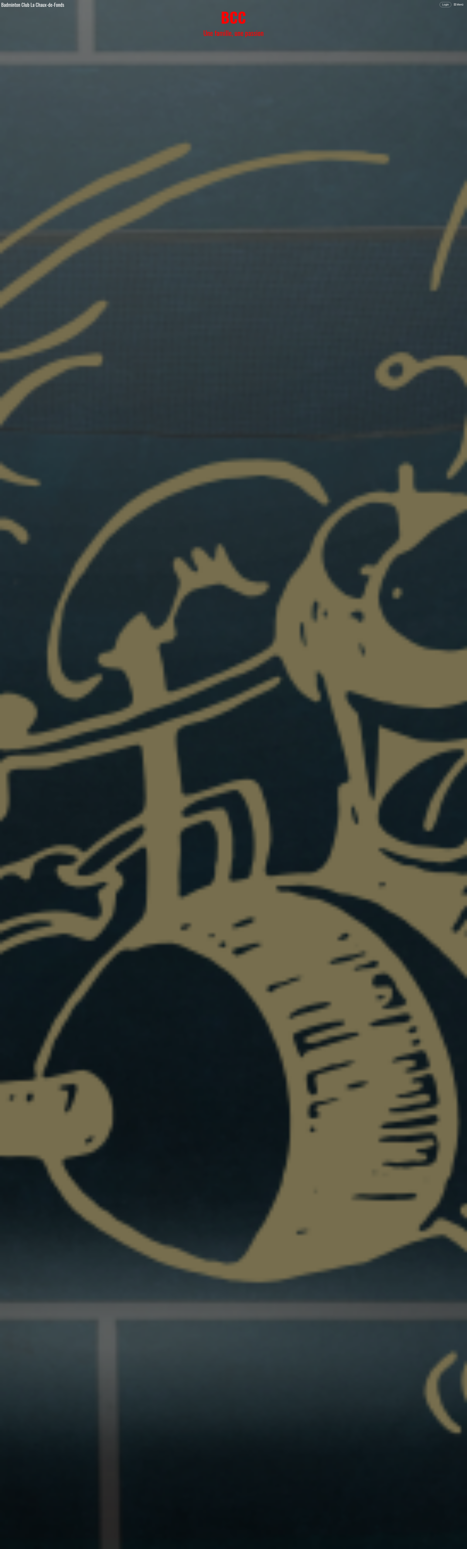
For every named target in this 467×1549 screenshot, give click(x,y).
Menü (459, 4)
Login (445, 4)
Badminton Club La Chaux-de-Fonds (32, 4)
